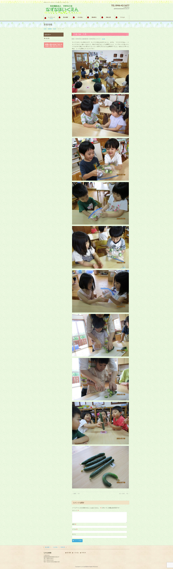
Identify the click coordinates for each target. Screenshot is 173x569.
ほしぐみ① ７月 (124, 493)
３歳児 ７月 (75, 493)
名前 (74, 524)
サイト (74, 534)
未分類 (103, 38)
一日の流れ (55, 547)
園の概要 (47, 547)
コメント (75, 510)
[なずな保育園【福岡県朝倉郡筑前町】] (62, 12)
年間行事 (62, 547)
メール (74, 529)
